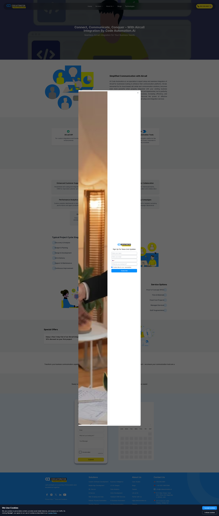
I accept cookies (209, 508)
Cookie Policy (52, 513)
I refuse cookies (209, 512)
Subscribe (124, 271)
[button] (113, 260)
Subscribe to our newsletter (122, 267)
